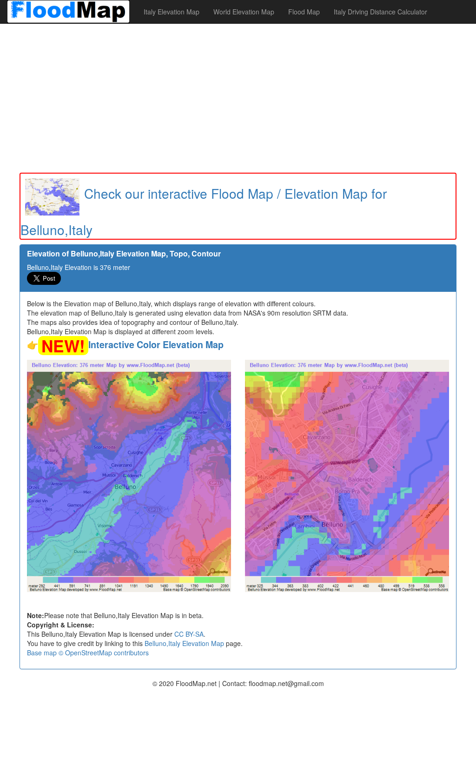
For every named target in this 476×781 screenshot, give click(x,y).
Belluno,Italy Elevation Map (184, 643)
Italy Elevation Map (171, 11)
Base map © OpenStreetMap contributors (88, 652)
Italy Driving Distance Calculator (380, 11)
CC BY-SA (189, 634)
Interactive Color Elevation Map (156, 344)
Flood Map (304, 11)
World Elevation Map (243, 11)
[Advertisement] (238, 98)
